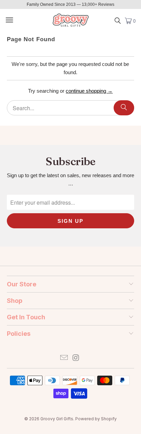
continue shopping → (89, 91)
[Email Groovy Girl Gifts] (64, 358)
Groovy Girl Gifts (56, 418)
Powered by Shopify (96, 418)
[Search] (124, 107)
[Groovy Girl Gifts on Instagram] (76, 358)
